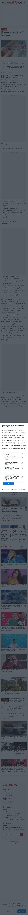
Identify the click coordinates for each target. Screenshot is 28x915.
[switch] (22, 457)
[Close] (24, 425)
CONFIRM (9, 483)
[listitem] (14, 454)
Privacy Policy (22, 489)
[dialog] (14, 457)
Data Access (14, 489)
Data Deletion (5, 489)
